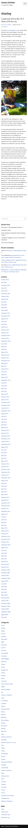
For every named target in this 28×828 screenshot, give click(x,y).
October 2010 (5, 542)
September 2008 (5, 612)
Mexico (3, 712)
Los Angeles (4, 700)
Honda (3, 673)
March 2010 (4, 561)
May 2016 (4, 374)
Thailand (3, 784)
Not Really (4, 740)
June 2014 (4, 419)
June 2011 (4, 519)
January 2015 (5, 400)
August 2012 (4, 480)
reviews (3, 759)
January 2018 (5, 358)
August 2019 (4, 319)
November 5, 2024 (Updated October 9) (12, 227)
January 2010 (5, 567)
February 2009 (5, 598)
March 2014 (4, 427)
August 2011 (4, 514)
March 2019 (4, 327)
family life (4, 661)
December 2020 (5, 293)
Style (2, 779)
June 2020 (4, 305)
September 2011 (5, 511)
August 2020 (4, 299)
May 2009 (4, 589)
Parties (3, 748)
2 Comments (4, 26)
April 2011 (4, 525)
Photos (3, 751)
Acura (2, 625)
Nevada (3, 728)
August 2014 (4, 413)
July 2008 (4, 617)
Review (3, 756)
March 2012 (4, 494)
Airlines (3, 628)
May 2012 (4, 489)
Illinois (3, 678)
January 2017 (5, 369)
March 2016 (4, 377)
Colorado (3, 650)
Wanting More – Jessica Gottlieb (10, 270)
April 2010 (4, 559)
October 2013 (5, 441)
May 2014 (4, 422)
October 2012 (5, 475)
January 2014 (5, 433)
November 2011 (5, 506)
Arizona (3, 633)
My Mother (4, 726)
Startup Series (5, 776)
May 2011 (4, 522)
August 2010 (4, 547)
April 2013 (4, 458)
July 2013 (4, 450)
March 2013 (4, 461)
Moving (3, 723)
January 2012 (5, 500)
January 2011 (5, 533)
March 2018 (4, 352)
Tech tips (3, 781)
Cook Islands (4, 653)
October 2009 (5, 575)
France (3, 667)
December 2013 (5, 436)
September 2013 (5, 444)
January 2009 (5, 600)
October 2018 (5, 338)
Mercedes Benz (5, 709)
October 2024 (5, 279)
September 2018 (5, 341)
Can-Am (3, 647)
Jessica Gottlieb (7, 24)
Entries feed (4, 812)
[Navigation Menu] (25, 3)
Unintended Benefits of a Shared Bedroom (12, 20)
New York (3, 731)
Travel (3, 793)
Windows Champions (6, 801)
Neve (2, 826)
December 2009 (5, 570)
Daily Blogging (5, 659)
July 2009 (4, 584)
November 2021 (5, 285)
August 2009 (4, 581)
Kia (2, 692)
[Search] (25, 218)
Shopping (3, 765)
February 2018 (5, 355)
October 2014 (5, 408)
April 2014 (4, 425)
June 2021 (4, 288)
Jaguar (3, 686)
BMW (2, 642)
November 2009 (5, 573)
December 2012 (5, 469)
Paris (2, 745)
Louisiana (3, 703)
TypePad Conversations (7, 795)
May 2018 (4, 347)
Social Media (4, 767)
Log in (2, 809)
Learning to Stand (6, 230)
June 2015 (4, 386)
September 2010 (5, 545)
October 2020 (5, 296)
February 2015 (5, 397)
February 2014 (5, 430)
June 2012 (4, 486)
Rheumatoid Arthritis (6, 762)
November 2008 (5, 606)
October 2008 (5, 609)
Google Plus (4, 670)
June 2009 (4, 587)
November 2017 (5, 360)
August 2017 (4, 363)
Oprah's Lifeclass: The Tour (8, 742)
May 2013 (4, 455)
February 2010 (5, 564)
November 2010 (5, 539)
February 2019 (5, 330)
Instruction (4, 681)
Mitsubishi (4, 717)
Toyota (3, 790)
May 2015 (4, 388)
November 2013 (5, 439)
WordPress (15, 826)
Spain (2, 773)
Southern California (6, 770)
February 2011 (5, 531)
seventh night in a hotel (13, 30)
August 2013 (4, 447)
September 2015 (5, 380)
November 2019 (5, 316)
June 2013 (4, 453)
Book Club (4, 645)
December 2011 (5, 503)
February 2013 (5, 464)
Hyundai (3, 675)
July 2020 (4, 302)
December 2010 (5, 536)
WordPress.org (5, 817)
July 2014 (4, 416)
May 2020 (4, 307)
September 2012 (5, 478)
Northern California (6, 737)
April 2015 (4, 391)
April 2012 (4, 492)
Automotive (4, 639)
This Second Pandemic (7, 242)
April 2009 (4, 592)
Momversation (5, 720)
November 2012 (5, 472)
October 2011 (5, 508)
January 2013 (5, 466)
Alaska (3, 631)
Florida (3, 664)
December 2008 (5, 603)
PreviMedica (4, 754)
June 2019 (4, 321)
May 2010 (4, 556)
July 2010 (4, 550)
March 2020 (4, 310)
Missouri (3, 714)
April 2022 (4, 282)
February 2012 (5, 497)
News (2, 734)
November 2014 (5, 405)
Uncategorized (5, 798)
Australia (3, 636)
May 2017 (4, 366)
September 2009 (5, 578)
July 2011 (4, 517)
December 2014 (5, 402)
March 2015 (4, 394)
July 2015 (4, 383)
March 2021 (4, 291)
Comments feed (5, 814)
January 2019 (5, 333)
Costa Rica (4, 656)
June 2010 (4, 553)
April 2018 (4, 349)
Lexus (2, 698)
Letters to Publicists (6, 695)
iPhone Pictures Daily (7, 684)
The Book (3, 787)
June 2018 (4, 344)
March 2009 (4, 595)
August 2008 (4, 614)
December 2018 (5, 335)
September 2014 (5, 411)
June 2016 (4, 372)
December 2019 (5, 313)
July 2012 (4, 483)
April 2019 (4, 324)
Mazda (3, 706)
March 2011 (4, 528)
